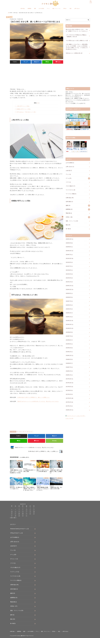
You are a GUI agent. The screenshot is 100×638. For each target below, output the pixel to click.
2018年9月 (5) (69, 359)
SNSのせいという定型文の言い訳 (74, 53)
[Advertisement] (36, 75)
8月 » (15, 517)
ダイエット (14, 558)
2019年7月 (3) (69, 336)
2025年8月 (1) (69, 246)
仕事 (25, 431)
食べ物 (68, 228)
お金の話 (69, 170)
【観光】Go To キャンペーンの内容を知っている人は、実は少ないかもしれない (38, 401)
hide (38, 103)
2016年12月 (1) (69, 410)
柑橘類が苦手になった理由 (23, 109)
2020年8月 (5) (69, 297)
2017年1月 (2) (69, 406)
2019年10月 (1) (69, 324)
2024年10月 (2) (69, 250)
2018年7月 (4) (69, 367)
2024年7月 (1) (69, 254)
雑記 (70, 8)
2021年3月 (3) (69, 278)
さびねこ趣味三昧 (21, 635)
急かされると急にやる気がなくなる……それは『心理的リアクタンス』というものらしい (77, 30)
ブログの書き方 (70, 186)
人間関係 (20, 431)
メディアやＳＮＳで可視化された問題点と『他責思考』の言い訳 (76, 35)
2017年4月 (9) (69, 394)
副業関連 (29, 8)
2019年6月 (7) (69, 340)
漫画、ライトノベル (56, 8)
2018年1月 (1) (69, 375)
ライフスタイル (70, 189)
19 (34, 512)
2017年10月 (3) (69, 382)
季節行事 (69, 213)
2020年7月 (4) (69, 301)
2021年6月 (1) (69, 270)
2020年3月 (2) (69, 309)
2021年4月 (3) (69, 274)
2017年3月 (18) (69, 398)
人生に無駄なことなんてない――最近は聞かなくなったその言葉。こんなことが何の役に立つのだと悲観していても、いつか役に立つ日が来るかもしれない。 (77, 47)
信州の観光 (69, 201)
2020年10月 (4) (69, 289)
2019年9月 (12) (69, 328)
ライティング (14, 571)
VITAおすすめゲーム (16, 533)
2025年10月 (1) (69, 239)
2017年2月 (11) (69, 402)
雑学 (12, 614)
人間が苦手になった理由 (22, 106)
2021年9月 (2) (69, 262)
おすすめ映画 (41, 8)
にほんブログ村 (69, 418)
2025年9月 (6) (69, 243)
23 (22, 514)
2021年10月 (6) (69, 258)
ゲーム (48, 8)
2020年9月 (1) (69, 293)
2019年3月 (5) (69, 347)
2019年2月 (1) (69, 351)
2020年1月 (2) (69, 316)
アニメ (68, 174)
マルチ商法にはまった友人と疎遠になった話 (77, 40)
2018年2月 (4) (69, 371)
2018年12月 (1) (69, 355)
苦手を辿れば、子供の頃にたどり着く (25, 112)
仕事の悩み (22, 8)
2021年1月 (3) (69, 281)
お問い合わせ (77, 8)
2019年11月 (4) (69, 320)
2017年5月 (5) (69, 390)
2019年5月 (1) (69, 344)
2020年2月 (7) (69, 312)
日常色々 (65, 8)
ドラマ (68, 182)
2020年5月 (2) (69, 305)
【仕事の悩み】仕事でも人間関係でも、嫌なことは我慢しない (33, 397)
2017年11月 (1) (69, 378)
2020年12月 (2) (69, 285)
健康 (35, 8)
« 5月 (11, 517)
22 (19, 514)
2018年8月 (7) (69, 363)
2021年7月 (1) (69, 266)
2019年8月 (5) (69, 332)
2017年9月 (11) (69, 386)
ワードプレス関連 (71, 193)
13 (11, 512)
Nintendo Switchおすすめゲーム (19, 528)
